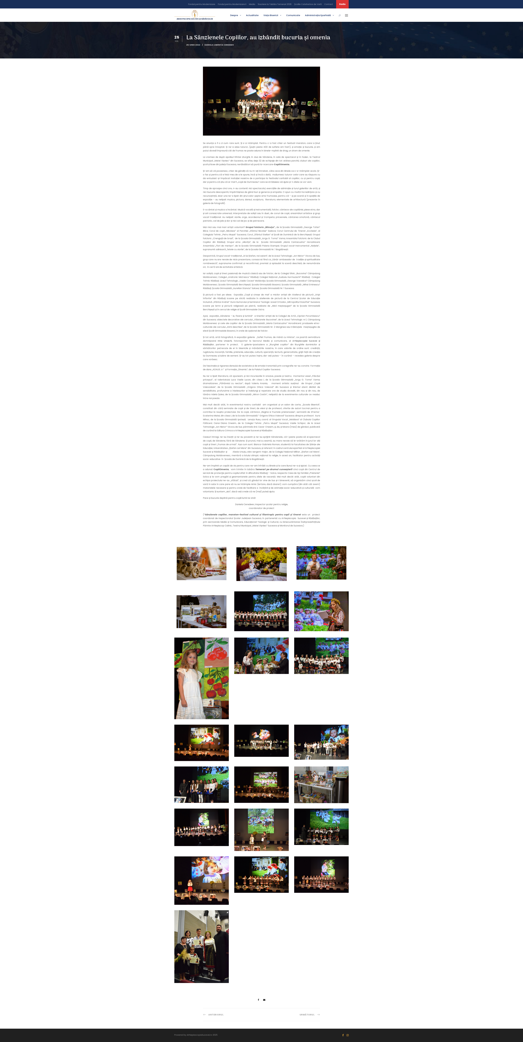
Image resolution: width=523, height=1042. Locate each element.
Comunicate (293, 15)
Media (252, 4)
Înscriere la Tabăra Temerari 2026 (274, 4)
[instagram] (347, 1035)
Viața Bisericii (270, 15)
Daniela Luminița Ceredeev (219, 45)
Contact (328, 4)
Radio (342, 4)
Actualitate (252, 15)
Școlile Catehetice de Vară (308, 4)
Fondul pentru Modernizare (201, 4)
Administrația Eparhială (318, 15)
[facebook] (343, 1035)
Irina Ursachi (225, 340)
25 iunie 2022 (193, 45)
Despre (234, 15)
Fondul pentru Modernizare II (232, 4)
